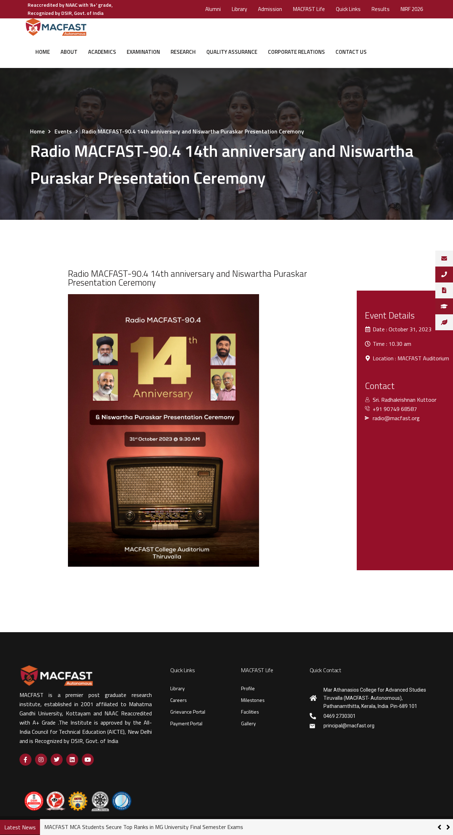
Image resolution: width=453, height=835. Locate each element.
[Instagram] (41, 760)
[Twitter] (57, 760)
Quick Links (348, 9)
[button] (448, 827)
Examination (143, 52)
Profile (248, 688)
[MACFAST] (56, 27)
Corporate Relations (296, 52)
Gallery (248, 723)
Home (42, 52)
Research (183, 52)
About (69, 52)
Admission (270, 9)
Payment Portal (186, 723)
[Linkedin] (72, 760)
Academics (102, 52)
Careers (178, 700)
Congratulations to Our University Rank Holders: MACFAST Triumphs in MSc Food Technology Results (165, 827)
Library (239, 9)
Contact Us (351, 52)
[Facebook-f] (25, 760)
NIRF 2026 (412, 9)
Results (381, 9)
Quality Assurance (231, 52)
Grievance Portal (187, 711)
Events (63, 131)
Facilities (250, 711)
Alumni (213, 9)
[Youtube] (88, 760)
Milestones (253, 700)
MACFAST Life (309, 9)
